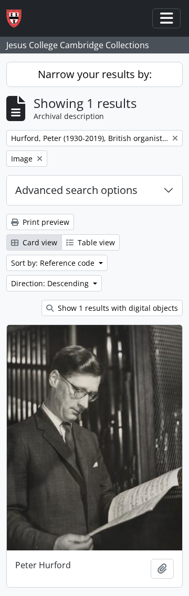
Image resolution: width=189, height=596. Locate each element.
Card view (38, 242)
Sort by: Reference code (54, 263)
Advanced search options (76, 190)
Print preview (44, 222)
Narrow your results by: (95, 74)
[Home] (18, 18)
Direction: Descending (51, 283)
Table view (95, 242)
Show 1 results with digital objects (117, 308)
